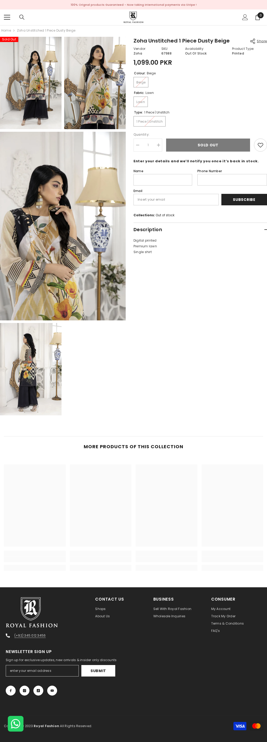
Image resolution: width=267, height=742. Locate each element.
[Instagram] (24, 691)
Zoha (138, 53)
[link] (35, 559)
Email (138, 191)
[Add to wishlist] (260, 145)
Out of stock (165, 215)
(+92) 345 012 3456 (30, 635)
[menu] (7, 17)
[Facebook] (11, 691)
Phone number (209, 171)
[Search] (22, 17)
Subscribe (244, 199)
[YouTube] (52, 691)
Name (138, 171)
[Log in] (245, 17)
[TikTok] (38, 691)
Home (6, 30)
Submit (98, 670)
